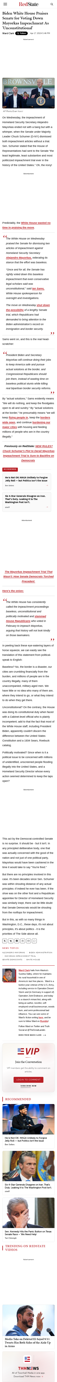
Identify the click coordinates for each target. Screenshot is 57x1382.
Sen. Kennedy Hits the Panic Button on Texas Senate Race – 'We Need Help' (28, 1233)
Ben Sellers (10, 1144)
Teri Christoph (11, 1238)
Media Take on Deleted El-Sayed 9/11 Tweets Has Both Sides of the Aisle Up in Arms (28, 1342)
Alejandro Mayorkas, (19, 257)
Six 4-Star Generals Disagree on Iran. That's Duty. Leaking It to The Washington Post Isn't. (28, 1186)
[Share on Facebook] (16, 941)
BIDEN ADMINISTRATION (40, 953)
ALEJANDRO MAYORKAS (13, 953)
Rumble (44, 1021)
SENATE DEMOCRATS (12, 960)
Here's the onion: (13, 590)
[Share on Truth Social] (10, 941)
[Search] (52, 4)
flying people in (18, 417)
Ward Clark (8, 33)
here (41, 1017)
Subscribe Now (28, 1086)
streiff (7, 1191)
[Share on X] (4, 941)
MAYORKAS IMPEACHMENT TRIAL (20, 956)
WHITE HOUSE (33, 960)
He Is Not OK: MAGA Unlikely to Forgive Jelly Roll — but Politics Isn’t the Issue (26, 1139)
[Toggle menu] (5, 4)
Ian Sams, (38, 288)
